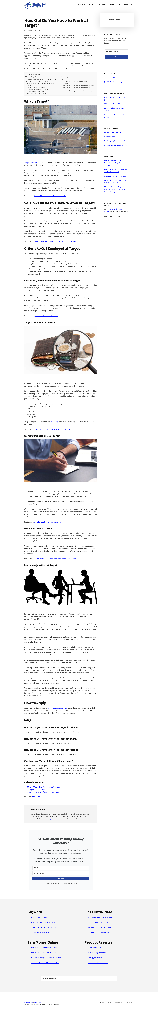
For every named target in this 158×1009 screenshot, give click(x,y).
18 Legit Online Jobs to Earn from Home (46, 958)
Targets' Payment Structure (36, 87)
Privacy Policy (28, 1002)
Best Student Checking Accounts (115, 176)
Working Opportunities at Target (38, 89)
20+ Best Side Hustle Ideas (98, 922)
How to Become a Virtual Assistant (44, 922)
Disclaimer (37, 1002)
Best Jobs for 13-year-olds (37, 790)
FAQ (62, 79)
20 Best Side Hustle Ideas (113, 104)
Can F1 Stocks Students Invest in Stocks (50, 196)
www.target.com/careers (57, 708)
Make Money (36, 796)
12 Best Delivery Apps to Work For (44, 927)
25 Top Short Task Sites (40, 932)
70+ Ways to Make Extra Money (100, 917)
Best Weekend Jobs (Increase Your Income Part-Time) (55, 559)
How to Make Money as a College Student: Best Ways (55, 241)
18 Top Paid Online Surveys (98, 932)
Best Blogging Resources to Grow (116, 141)
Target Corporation (32, 163)
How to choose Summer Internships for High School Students (114, 163)
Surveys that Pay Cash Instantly (100, 927)
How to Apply (65, 77)
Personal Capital (47, 819)
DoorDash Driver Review (98, 963)
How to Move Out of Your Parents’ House (43, 792)
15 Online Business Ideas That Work (45, 963)
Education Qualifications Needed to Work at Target (41, 84)
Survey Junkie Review (96, 958)
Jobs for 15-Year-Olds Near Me (46, 316)
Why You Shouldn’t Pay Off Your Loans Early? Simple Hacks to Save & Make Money (116, 189)
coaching (54, 422)
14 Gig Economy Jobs (39, 917)
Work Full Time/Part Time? (36, 91)
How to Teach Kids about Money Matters (43, 787)
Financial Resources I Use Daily (115, 145)
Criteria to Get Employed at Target (37, 81)
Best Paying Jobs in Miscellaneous (47, 522)
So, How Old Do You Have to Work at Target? (40, 79)
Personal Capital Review (112, 132)
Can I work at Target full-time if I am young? (77, 91)
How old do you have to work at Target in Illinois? (76, 82)
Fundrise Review (110, 137)
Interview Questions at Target (37, 93)
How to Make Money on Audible (43, 953)
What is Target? (30, 77)
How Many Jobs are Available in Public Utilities (53, 429)
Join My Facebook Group (113, 82)
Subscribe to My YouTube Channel (116, 78)
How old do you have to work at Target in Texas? (79, 85)
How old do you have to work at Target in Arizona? (76, 88)
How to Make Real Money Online (44, 947)
